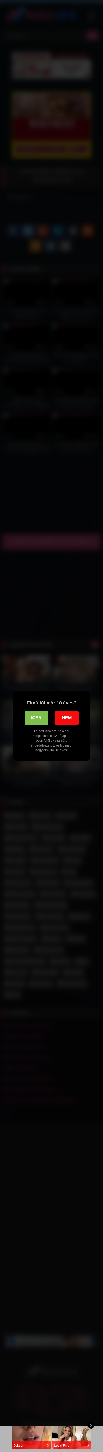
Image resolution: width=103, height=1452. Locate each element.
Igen (36, 718)
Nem (67, 718)
